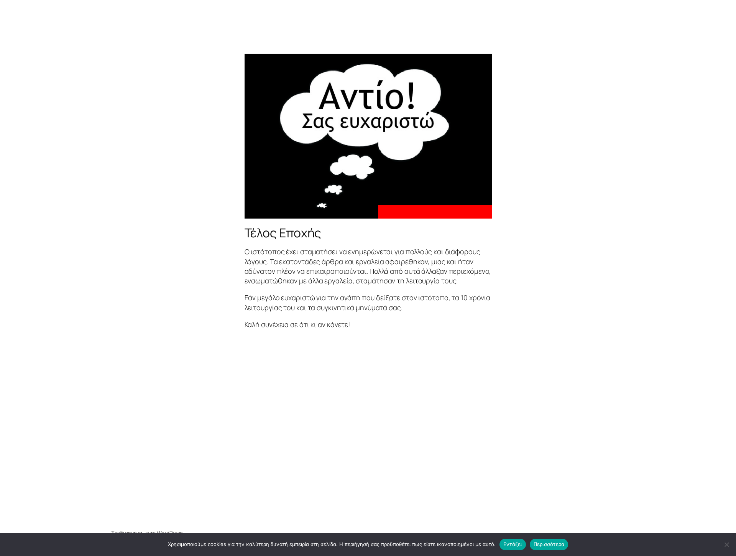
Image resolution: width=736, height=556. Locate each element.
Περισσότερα (549, 544)
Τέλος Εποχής (283, 233)
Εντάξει (512, 544)
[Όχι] (726, 544)
